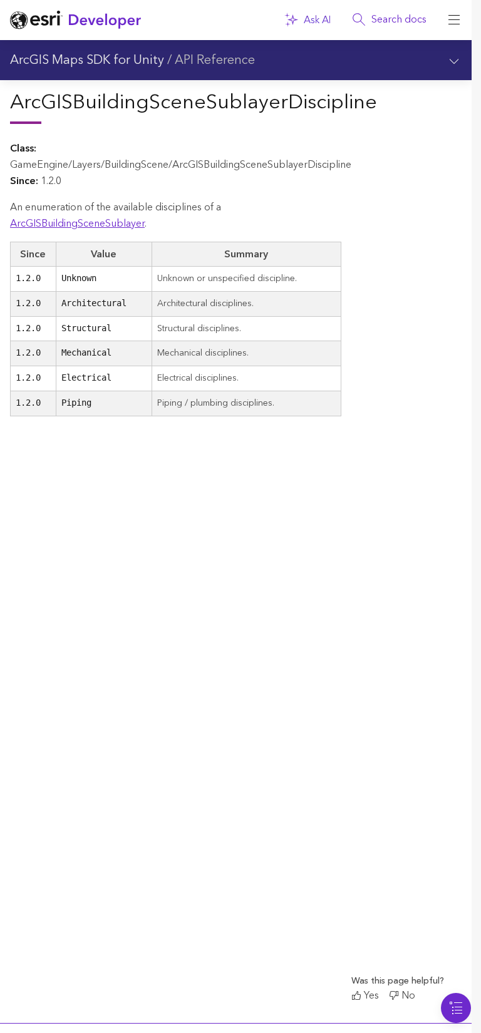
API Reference (215, 60)
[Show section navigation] (454, 60)
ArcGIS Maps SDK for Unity (87, 60)
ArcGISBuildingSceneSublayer (77, 223)
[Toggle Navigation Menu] (456, 1008)
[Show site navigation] (454, 20)
